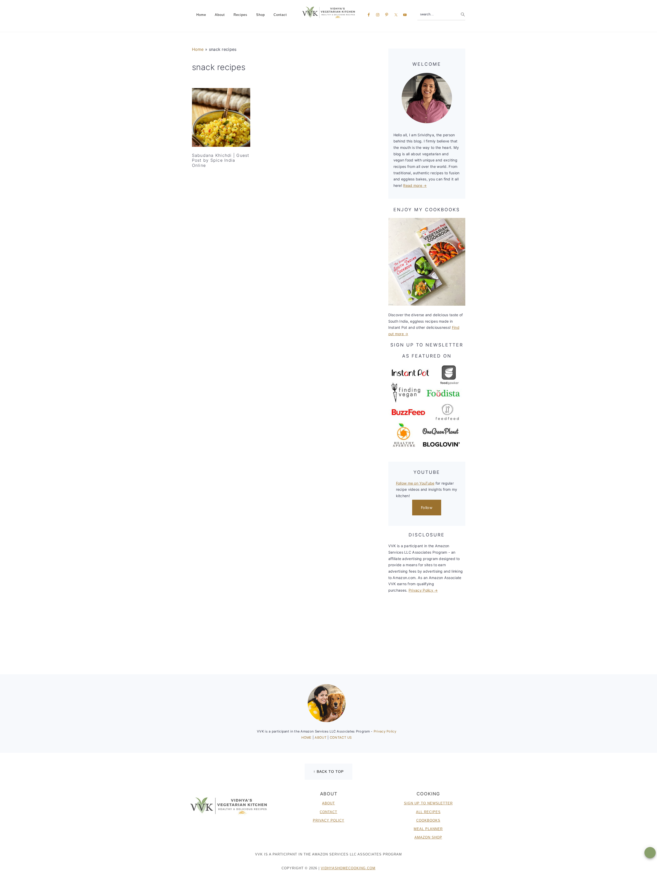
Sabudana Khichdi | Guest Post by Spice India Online (220, 160)
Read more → (415, 185)
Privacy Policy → (423, 590)
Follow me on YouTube (415, 483)
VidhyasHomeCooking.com (348, 868)
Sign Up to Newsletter (428, 803)
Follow (426, 507)
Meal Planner (428, 829)
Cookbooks (428, 820)
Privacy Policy (385, 731)
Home (198, 49)
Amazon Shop (428, 837)
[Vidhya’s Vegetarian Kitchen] (328, 12)
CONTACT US (341, 737)
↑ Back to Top (328, 771)
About (328, 803)
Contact (328, 812)
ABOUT (321, 737)
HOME (307, 737)
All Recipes (428, 812)
